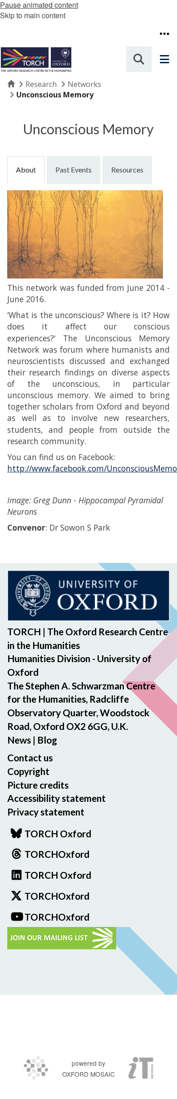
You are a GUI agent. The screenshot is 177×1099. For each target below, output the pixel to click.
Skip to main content (32, 15)
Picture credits (38, 784)
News (19, 739)
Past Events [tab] (73, 169)
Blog (47, 739)
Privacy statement (45, 811)
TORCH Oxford (58, 875)
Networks (84, 84)
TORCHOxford (57, 895)
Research (41, 84)
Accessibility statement (56, 798)
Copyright (28, 771)
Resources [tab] (127, 169)
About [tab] (26, 169)
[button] (164, 33)
